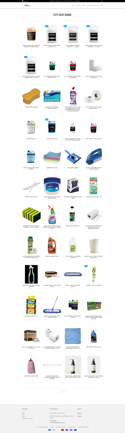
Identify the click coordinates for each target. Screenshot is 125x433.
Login (83, 5)
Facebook (79, 416)
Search (52, 427)
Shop (78, 5)
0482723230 (53, 420)
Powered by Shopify (83, 427)
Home (73, 5)
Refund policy (72, 427)
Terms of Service (61, 427)
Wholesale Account (92, 5)
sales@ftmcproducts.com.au (59, 422)
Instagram (79, 413)
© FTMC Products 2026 (42, 427)
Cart (102, 5)
